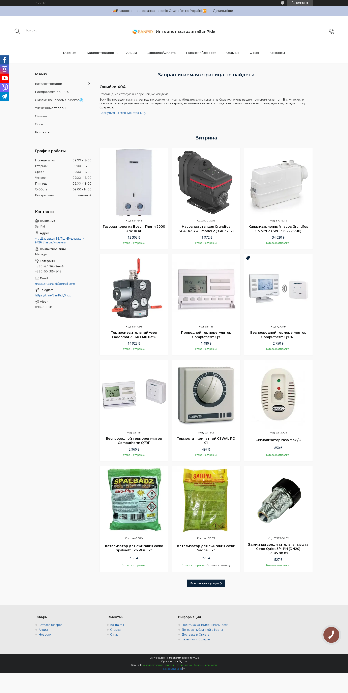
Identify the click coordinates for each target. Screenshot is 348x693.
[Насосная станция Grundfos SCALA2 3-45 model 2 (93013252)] (206, 182)
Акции (131, 53)
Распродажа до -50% (52, 92)
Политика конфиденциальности (205, 625)
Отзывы (232, 53)
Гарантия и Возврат (196, 639)
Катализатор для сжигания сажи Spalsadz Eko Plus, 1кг (134, 548)
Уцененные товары (50, 108)
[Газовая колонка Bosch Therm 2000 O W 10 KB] (134, 182)
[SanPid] (143, 32)
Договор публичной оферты (202, 630)
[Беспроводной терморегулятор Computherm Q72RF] (278, 288)
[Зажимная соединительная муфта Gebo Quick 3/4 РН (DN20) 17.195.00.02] (278, 500)
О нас (254, 53)
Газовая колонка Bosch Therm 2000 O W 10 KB (134, 229)
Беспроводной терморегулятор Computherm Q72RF (278, 335)
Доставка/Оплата (161, 53)
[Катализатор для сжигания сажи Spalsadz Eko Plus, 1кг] (134, 500)
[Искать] (17, 31)
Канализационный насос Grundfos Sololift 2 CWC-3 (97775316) (278, 229)
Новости (45, 634)
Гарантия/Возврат (201, 53)
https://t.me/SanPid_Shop (53, 295)
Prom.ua (193, 657)
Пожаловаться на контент (157, 664)
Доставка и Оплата (195, 634)
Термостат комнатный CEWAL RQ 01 (206, 441)
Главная (69, 53)
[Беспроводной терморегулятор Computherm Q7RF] (134, 394)
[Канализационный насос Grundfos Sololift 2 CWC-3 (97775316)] (278, 182)
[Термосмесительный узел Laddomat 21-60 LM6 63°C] (134, 288)
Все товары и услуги (204, 583)
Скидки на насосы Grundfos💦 (59, 100)
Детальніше (223, 11)
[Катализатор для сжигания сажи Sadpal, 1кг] (206, 500)
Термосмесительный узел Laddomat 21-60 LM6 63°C (134, 335)
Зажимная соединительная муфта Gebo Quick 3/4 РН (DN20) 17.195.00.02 (278, 549)
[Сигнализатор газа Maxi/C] (278, 394)
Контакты (277, 53)
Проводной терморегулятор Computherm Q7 (206, 335)
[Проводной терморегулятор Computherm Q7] (206, 288)
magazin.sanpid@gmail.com (55, 284)
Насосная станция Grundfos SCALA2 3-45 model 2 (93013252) (206, 229)
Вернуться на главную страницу (122, 113)
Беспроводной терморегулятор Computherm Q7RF (134, 441)
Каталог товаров (100, 53)
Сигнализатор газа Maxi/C (278, 440)
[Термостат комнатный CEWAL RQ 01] (206, 394)
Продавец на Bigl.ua (174, 661)
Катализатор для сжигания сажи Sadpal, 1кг (206, 548)
